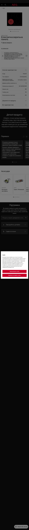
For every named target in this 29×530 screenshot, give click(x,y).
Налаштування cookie (14, 271)
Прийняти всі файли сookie (14, 275)
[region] (14, 265)
